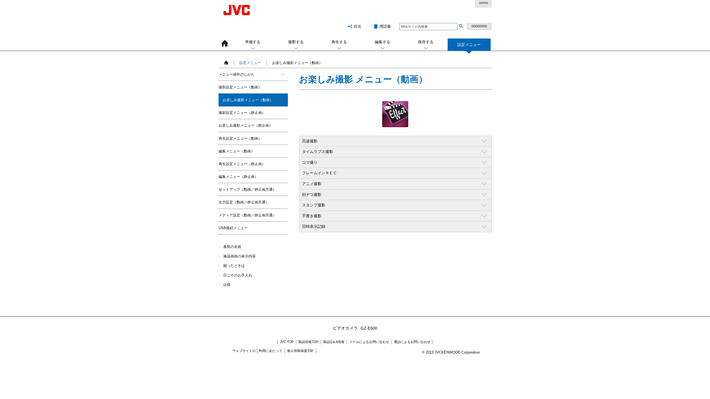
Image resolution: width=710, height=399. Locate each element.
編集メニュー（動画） (237, 151)
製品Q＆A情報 (333, 342)
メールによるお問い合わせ (369, 342)
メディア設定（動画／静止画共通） (247, 215)
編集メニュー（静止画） (238, 177)
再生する (339, 42)
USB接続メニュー (233, 228)
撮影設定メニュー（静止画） (242, 113)
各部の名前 (232, 247)
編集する (382, 42)
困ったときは (234, 266)
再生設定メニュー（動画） (240, 138)
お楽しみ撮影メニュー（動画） (248, 100)
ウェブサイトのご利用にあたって (257, 350)
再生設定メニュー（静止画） (242, 164)
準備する (252, 42)
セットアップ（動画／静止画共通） (247, 189)
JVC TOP (287, 342)
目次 (357, 26)
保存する (425, 42)
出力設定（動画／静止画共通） (244, 202)
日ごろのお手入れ (237, 275)
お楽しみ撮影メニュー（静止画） (246, 125)
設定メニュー (250, 63)
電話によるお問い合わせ (412, 342)
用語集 (385, 26)
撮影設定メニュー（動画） (240, 87)
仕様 (226, 285)
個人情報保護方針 (300, 350)
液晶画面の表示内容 (239, 256)
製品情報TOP (308, 342)
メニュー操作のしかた (237, 74)
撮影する (296, 42)
